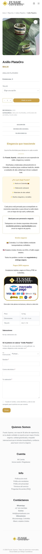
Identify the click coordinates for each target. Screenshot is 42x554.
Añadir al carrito (26, 100)
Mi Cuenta (21, 459)
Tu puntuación (6, 353)
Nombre (6, 359)
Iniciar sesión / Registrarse (21, 462)
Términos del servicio (21, 486)
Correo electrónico (9, 369)
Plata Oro (13, 115)
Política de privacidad (20, 484)
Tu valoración (7, 379)
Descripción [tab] (21, 124)
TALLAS (5, 86)
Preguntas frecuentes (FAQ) (21, 489)
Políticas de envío (21, 478)
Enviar (6, 410)
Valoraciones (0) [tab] (21, 133)
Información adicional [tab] (21, 129)
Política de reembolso (21, 481)
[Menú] (38, 3)
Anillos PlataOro (19, 113)
